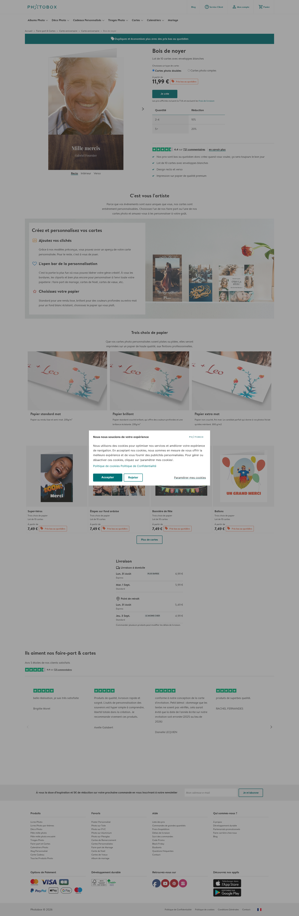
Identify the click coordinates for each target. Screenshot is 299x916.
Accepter (107, 477)
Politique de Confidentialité (138, 466)
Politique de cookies (106, 466)
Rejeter (133, 477)
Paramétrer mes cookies (190, 477)
